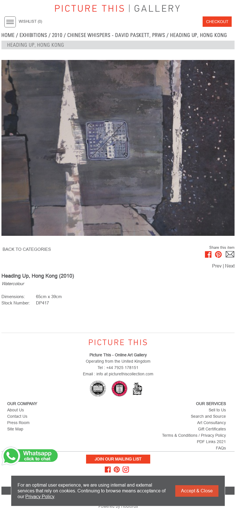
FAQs (221, 448)
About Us (15, 410)
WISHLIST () (30, 22)
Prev (217, 265)
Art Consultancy (211, 422)
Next (230, 265)
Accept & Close (197, 490)
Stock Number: (15, 302)
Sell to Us (217, 410)
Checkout (217, 21)
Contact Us (17, 416)
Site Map (15, 429)
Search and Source (208, 416)
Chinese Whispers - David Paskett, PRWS (116, 35)
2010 (57, 35)
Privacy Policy (39, 496)
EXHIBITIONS (33, 35)
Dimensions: (13, 296)
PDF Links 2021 (211, 441)
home (8, 35)
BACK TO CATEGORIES (27, 249)
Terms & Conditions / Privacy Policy (194, 435)
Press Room (18, 422)
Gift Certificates (212, 429)
